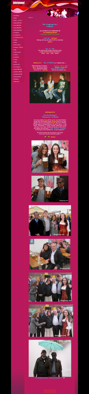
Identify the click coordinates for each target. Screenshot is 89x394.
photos (15, 40)
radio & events (17, 52)
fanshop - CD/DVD (18, 47)
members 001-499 (18, 74)
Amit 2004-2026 (17, 27)
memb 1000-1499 (18, 69)
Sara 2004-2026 (17, 25)
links (15, 49)
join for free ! (17, 64)
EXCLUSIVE (17, 45)
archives (16, 54)
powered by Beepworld (50, 391)
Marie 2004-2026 (18, 23)
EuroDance (16, 15)
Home (15, 18)
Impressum (16, 81)
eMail (15, 62)
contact (15, 59)
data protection (17, 76)
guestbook (16, 57)
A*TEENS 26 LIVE (18, 37)
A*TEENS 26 (17, 35)
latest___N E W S (18, 20)
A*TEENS (16, 32)
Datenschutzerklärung (50, 390)
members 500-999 (18, 71)
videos (15, 42)
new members (17, 66)
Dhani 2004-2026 (18, 30)
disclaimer (16, 79)
